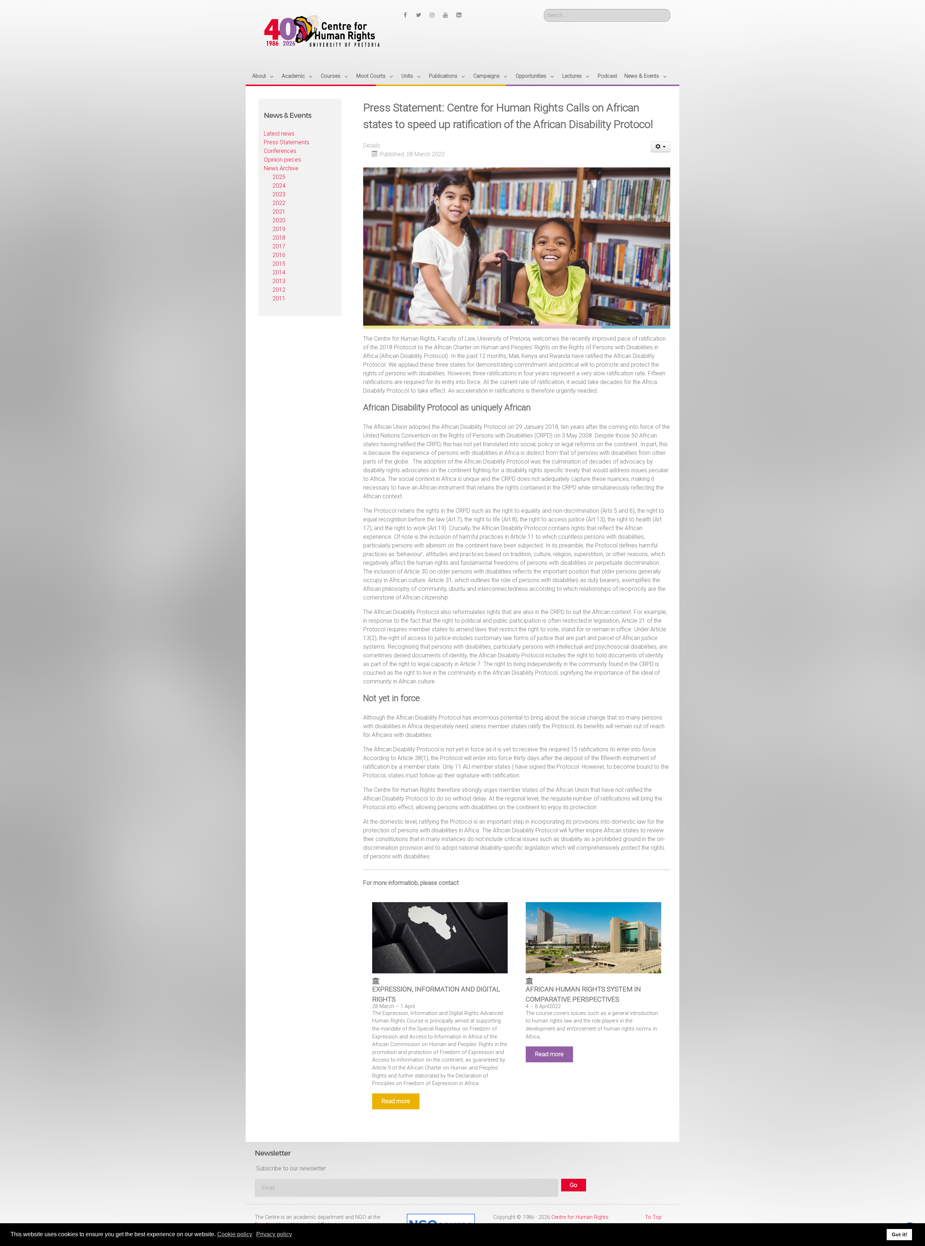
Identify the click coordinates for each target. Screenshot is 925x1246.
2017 (278, 246)
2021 (278, 211)
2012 (278, 289)
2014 (278, 272)
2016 (278, 255)
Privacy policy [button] (274, 1234)
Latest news (279, 133)
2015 (278, 263)
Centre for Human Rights (579, 1217)
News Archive (281, 168)
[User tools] (661, 146)
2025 (278, 177)
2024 (278, 185)
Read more (396, 1101)
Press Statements (286, 142)
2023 (278, 194)
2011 (278, 298)
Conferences (280, 151)
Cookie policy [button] (234, 1234)
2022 (278, 203)
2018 (278, 237)
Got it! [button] (899, 1234)
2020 (278, 220)
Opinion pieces (282, 159)
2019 (278, 229)
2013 (278, 281)
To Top (653, 1217)
